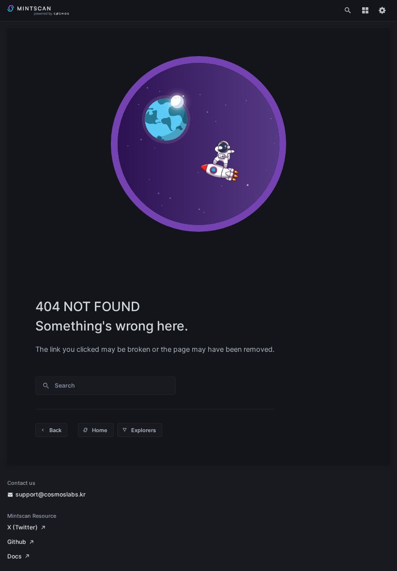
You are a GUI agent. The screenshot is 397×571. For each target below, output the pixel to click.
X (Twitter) (22, 527)
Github (16, 541)
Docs (14, 556)
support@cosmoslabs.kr (50, 494)
